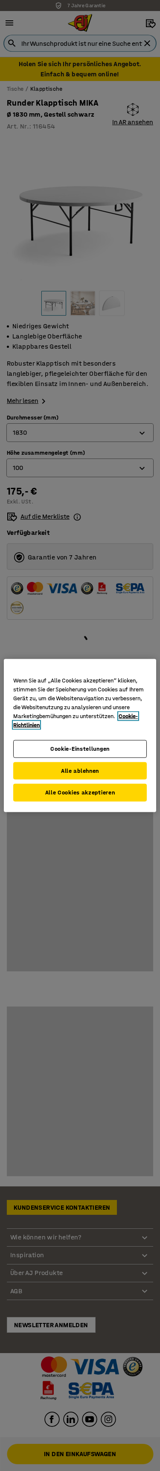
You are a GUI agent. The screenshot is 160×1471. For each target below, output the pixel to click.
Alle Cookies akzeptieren (80, 792)
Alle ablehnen (80, 770)
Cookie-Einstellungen (80, 748)
